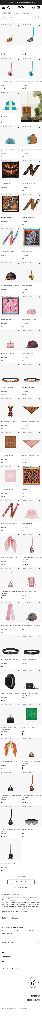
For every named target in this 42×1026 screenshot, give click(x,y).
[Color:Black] (2, 190)
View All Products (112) (21, 887)
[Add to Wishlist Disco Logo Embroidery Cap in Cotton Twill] (18, 263)
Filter (12, 17)
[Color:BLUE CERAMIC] (23, 54)
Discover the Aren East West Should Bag (24, 2)
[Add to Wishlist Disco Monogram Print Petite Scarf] (18, 501)
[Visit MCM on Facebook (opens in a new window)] (3, 969)
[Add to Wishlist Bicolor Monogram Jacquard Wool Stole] (18, 603)
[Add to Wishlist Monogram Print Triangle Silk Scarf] (39, 399)
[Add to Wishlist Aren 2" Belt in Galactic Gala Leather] (18, 637)
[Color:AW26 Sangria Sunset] (2, 88)
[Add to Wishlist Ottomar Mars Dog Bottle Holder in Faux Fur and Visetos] (39, 127)
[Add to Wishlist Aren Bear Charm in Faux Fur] (18, 841)
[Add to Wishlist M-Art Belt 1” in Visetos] (18, 365)
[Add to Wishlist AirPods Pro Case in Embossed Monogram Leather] (18, 705)
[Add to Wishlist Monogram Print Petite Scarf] (18, 229)
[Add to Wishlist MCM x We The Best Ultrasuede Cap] (39, 603)
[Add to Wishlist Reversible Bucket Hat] (39, 501)
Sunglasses (26, 13)
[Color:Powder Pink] (4, 462)
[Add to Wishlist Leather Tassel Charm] (39, 263)
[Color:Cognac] (23, 156)
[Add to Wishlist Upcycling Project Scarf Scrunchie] (18, 535)
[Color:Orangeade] (2, 258)
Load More (21, 882)
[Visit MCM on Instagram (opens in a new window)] (8, 969)
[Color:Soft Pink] (2, 326)
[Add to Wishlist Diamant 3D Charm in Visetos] (39, 297)
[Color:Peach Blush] (2, 564)
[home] (21, 8)
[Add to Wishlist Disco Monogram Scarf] (39, 229)
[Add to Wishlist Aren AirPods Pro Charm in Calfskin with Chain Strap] (39, 671)
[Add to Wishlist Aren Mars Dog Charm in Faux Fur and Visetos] (18, 127)
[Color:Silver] (23, 836)
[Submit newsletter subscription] (39, 943)
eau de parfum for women (19, 911)
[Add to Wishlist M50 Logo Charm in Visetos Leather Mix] (18, 59)
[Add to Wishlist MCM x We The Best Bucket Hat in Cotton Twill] (18, 93)
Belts (32, 13)
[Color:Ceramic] (2, 122)
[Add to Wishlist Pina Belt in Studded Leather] (39, 637)
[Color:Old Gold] (2, 54)
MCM (4, 918)
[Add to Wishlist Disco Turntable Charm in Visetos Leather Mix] (18, 25)
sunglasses (12, 900)
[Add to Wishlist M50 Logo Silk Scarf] (18, 161)
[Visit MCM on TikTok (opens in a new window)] (17, 969)
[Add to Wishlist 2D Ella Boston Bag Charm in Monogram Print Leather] (18, 569)
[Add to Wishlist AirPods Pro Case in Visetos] (18, 331)
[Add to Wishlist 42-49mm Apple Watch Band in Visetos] (18, 671)
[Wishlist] (33, 7)
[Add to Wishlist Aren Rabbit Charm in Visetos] (18, 399)
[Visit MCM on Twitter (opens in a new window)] (13, 969)
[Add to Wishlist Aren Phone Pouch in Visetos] (39, 569)
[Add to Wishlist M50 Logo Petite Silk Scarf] (39, 161)
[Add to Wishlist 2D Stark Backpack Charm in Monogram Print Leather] (39, 535)
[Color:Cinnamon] (23, 360)
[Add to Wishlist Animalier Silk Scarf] (18, 195)
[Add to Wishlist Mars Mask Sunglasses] (39, 807)
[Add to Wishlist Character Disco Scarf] (18, 297)
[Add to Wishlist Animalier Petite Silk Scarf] (39, 195)
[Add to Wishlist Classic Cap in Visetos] (39, 331)
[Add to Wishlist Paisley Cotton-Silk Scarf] (18, 433)
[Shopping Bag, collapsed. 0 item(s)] (38, 7)
